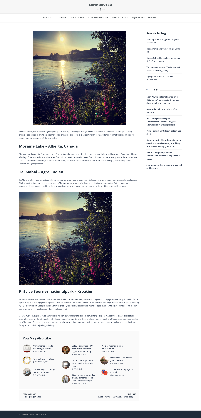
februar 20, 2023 (79, 383)
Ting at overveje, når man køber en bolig (114, 397)
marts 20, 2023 (39, 352)
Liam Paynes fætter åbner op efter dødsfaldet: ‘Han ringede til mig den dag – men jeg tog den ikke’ (162, 100)
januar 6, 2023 (39, 375)
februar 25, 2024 (79, 354)
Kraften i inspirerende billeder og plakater (43, 347)
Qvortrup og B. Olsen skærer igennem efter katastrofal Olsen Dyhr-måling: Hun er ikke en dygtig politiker (163, 143)
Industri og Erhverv (97, 18)
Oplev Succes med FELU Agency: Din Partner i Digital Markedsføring (82, 349)
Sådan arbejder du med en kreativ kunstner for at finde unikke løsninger (83, 378)
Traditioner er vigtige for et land (121, 370)
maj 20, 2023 (77, 369)
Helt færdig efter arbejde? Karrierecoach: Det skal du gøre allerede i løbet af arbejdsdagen (161, 121)
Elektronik (60, 18)
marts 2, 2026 (109, 352)
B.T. (156, 90)
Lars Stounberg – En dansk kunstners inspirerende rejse (83, 363)
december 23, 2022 (41, 362)
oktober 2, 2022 (118, 375)
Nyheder (47, 18)
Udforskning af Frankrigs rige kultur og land (44, 370)
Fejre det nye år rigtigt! (43, 359)
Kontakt (152, 18)
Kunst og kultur (119, 18)
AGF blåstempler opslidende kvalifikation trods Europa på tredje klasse (163, 155)
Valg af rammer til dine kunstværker (112, 347)
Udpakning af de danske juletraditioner (121, 359)
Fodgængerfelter (33, 397)
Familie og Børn (77, 18)
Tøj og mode (137, 18)
